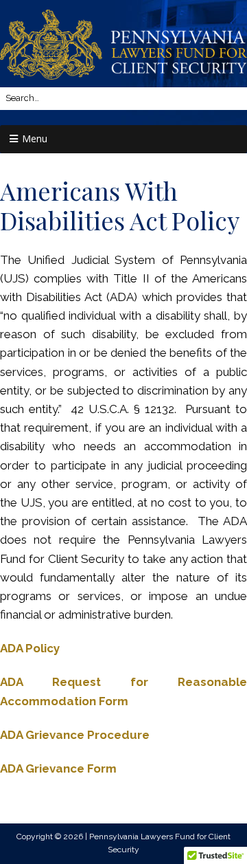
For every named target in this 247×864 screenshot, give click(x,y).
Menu (34, 138)
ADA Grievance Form (58, 768)
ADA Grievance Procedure (75, 735)
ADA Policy (30, 648)
